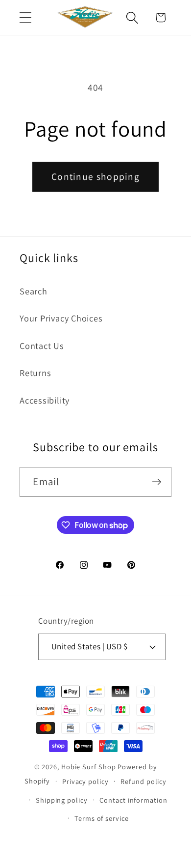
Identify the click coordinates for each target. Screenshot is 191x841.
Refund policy (143, 781)
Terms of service (101, 818)
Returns (35, 372)
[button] (25, 17)
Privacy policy (85, 781)
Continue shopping (95, 176)
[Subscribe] (157, 482)
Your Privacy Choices (61, 318)
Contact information (133, 800)
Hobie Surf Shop (88, 766)
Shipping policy (62, 800)
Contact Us (42, 345)
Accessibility (45, 400)
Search (34, 291)
